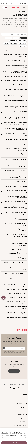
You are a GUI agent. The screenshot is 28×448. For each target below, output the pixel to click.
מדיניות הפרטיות (5, 435)
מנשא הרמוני (14, 43)
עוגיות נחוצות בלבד (14, 438)
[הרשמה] (4, 348)
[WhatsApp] (3, 298)
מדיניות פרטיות (14, 446)
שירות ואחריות (23, 3)
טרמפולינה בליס (22, 40)
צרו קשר (11, 3)
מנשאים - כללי (23, 46)
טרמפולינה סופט (22, 43)
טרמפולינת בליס (13, 40)
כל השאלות (23, 37)
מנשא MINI (16, 37)
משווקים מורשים (4, 3)
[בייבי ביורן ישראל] (21, 330)
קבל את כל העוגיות (14, 442)
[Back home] (26, 11)
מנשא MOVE (8, 37)
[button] (24, 7)
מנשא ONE (6, 43)
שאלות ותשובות (21, 11)
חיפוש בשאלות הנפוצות (21, 31)
